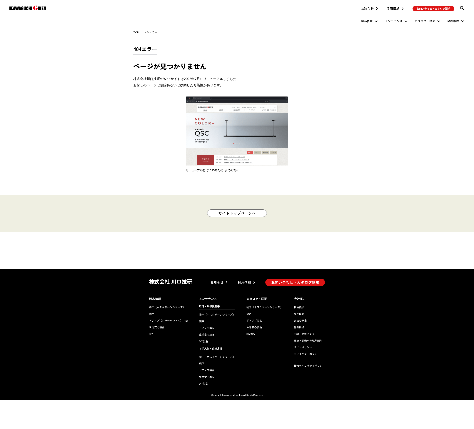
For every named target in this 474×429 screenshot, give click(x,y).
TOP (136, 32)
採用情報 (393, 8)
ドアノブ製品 (207, 328)
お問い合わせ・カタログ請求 (433, 8)
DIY (151, 334)
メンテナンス (394, 21)
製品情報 (367, 21)
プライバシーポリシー (307, 354)
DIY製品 (203, 341)
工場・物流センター (305, 334)
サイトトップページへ (237, 213)
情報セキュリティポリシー (309, 366)
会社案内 (453, 21)
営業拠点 (299, 327)
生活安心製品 (157, 327)
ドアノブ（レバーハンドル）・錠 (168, 320)
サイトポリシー (303, 347)
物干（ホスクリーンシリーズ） (167, 307)
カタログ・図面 (425, 21)
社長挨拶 (299, 307)
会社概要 (299, 314)
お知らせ (367, 8)
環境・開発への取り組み (308, 340)
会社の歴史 (300, 320)
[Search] (462, 8)
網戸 (151, 314)
